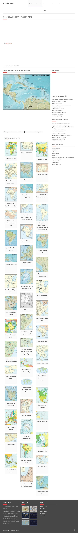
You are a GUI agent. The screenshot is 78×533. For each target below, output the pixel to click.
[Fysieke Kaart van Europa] (26, 260)
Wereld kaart (8, 3)
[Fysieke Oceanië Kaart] (11, 262)
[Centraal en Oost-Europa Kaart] (11, 178)
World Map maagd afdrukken (59, 112)
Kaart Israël (55, 150)
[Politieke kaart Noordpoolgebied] (42, 446)
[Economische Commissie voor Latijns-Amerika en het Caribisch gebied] (42, 220)
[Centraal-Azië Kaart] (42, 172)
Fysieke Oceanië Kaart (11, 264)
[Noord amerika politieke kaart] (42, 402)
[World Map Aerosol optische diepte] (25, 509)
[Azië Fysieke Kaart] (26, 177)
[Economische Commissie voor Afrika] (11, 201)
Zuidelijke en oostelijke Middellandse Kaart (62, 135)
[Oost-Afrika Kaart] (26, 413)
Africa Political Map (11, 158)
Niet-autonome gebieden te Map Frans (26, 389)
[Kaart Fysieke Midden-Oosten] (11, 310)
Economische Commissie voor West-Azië (11, 223)
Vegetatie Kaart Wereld (58, 114)
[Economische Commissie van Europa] (42, 192)
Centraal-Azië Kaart (42, 174)
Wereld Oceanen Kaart (58, 110)
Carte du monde (43, 506)
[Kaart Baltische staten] (26, 307)
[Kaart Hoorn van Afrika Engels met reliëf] (26, 329)
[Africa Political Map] (11, 156)
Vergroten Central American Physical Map (14, 132)
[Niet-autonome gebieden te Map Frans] (26, 385)
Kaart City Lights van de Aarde (59, 101)
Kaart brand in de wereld (58, 108)
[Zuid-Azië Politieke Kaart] (11, 467)
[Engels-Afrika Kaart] (26, 238)
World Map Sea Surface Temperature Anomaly (63, 99)
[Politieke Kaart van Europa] (11, 424)
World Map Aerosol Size (58, 107)
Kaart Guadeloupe (57, 164)
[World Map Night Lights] (33, 516)
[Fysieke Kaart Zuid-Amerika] (11, 245)
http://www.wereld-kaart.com (14, 530)
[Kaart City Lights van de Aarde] (33, 523)
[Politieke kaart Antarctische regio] (26, 434)
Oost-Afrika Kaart (26, 415)
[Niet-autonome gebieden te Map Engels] (42, 373)
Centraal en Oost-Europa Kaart (59, 133)
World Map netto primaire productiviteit (61, 105)
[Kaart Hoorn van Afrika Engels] (42, 316)
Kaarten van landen (64, 4)
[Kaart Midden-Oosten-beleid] (11, 332)
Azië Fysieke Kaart (27, 180)
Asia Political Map (42, 159)
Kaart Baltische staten (27, 310)
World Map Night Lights (58, 116)
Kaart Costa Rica (56, 148)
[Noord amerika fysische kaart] (11, 400)
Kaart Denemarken (57, 159)
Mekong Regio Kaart (42, 363)
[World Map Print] (25, 523)
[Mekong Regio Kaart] (42, 360)
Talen (44, 10)
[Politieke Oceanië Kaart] (42, 419)
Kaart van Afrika (42, 341)
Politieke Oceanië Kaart (42, 421)
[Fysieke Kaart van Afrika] (42, 248)
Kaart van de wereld (57, 103)
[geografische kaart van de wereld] (25, 516)
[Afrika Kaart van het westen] (26, 150)
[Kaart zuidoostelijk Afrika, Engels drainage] (11, 356)
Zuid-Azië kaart (42, 466)
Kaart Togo (55, 155)
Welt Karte (42, 510)
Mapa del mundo (43, 511)
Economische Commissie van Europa (61, 125)
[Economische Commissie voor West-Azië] (11, 218)
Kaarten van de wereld (35, 4)
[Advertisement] (39, 31)
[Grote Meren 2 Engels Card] (11, 287)
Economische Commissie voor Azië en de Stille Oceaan (26, 217)
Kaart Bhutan (56, 153)
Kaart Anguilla (56, 160)
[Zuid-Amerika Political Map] (26, 457)
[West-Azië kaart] (11, 442)
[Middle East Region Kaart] (11, 373)
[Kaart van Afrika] (42, 338)
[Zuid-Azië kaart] (42, 464)
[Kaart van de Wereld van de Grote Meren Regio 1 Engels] (26, 347)
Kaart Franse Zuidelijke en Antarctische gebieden (63, 157)
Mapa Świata (42, 515)
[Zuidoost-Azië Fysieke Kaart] (42, 489)
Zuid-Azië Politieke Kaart (58, 132)
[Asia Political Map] (42, 157)
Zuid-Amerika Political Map (59, 139)
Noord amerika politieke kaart (59, 130)
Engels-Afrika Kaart (26, 241)
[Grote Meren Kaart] (42, 293)
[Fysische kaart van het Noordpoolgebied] (26, 283)
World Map (42, 508)
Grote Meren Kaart (42, 295)
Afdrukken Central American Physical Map (34, 132)
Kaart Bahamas (56, 151)
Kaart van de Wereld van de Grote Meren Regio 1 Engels (26, 351)
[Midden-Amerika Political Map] (26, 367)
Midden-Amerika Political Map (59, 137)
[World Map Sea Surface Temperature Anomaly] (33, 509)
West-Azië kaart (10, 444)
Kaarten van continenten (50, 4)
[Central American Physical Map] (26, 109)
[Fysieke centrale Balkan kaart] (42, 271)
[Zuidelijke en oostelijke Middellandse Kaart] (26, 481)
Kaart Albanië (56, 162)
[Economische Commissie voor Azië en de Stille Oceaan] (26, 212)
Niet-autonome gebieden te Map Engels (42, 378)
